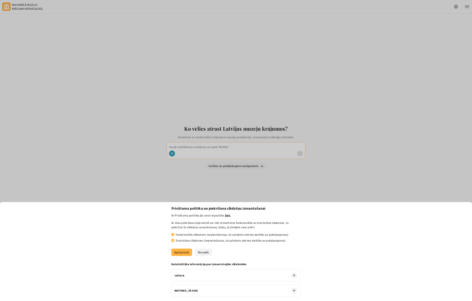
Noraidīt (203, 252)
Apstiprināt (181, 252)
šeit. (228, 215)
